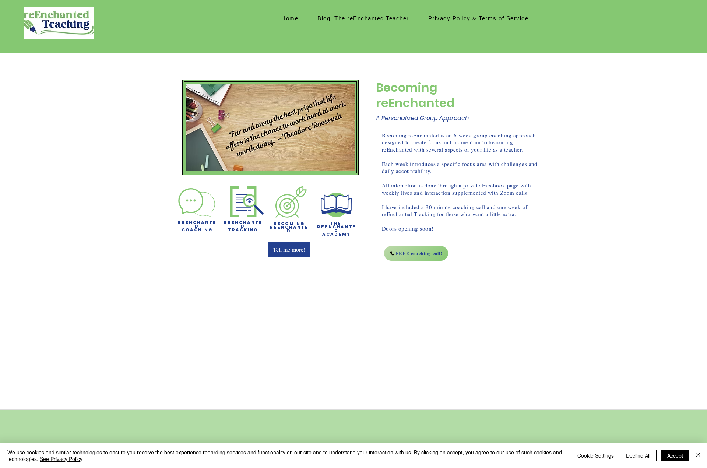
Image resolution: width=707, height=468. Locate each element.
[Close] (698, 455)
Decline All (638, 455)
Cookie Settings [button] (595, 455)
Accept (675, 455)
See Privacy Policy (61, 458)
